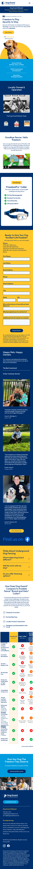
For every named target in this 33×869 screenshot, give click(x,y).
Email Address (8, 270)
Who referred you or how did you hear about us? (16, 305)
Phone (5, 277)
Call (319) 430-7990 (11, 802)
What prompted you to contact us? (15, 312)
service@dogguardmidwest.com (11, 815)
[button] (29, 3)
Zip (18, 297)
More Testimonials (16, 531)
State (5, 297)
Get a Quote (8, 32)
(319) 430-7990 (7, 812)
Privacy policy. (6, 841)
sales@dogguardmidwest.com (10, 813)
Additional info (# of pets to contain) (16, 318)
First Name (7, 256)
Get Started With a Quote (16, 771)
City (4, 290)
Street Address (8, 283)
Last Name (6, 263)
